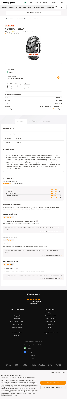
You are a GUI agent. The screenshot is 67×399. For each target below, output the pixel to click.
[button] (53, 227)
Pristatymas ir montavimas (53, 7)
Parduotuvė (36, 7)
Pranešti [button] (7, 229)
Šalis (17, 330)
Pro (30, 3)
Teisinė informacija (17, 324)
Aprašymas (33, 121)
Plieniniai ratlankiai (50, 316)
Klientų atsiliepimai (41, 3)
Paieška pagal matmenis (34, 12)
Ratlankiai (11, 7)
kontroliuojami (16, 209)
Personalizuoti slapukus (53, 387)
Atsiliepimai (46, 121)
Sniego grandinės (21, 7)
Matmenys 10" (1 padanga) (13, 134)
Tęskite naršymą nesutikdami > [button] (58, 372)
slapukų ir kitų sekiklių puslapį (16, 390)
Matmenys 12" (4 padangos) (13, 138)
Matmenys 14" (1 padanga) (13, 143)
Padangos (4, 7)
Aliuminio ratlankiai (50, 318)
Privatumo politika (17, 333)
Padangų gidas (17, 316)
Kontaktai (53, 3)
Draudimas (17, 313)
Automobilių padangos (50, 313)
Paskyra (63, 3)
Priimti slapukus (53, 382)
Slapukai (16, 335)
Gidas (42, 7)
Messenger (30, 352)
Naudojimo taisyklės (16, 327)
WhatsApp (29, 348)
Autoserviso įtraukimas (16, 321)
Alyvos (29, 7)
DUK (33, 358)
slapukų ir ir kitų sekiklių (6, 395)
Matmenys (20, 121)
